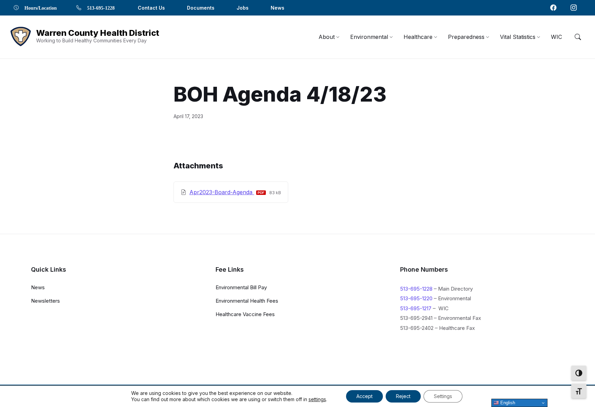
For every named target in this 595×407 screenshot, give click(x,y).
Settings (443, 396)
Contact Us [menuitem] (151, 8)
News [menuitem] (277, 8)
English (507, 402)
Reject (403, 396)
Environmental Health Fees (247, 301)
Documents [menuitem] (201, 8)
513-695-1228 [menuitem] (101, 7)
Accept (364, 396)
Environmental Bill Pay (241, 287)
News (38, 287)
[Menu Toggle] (578, 37)
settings (317, 399)
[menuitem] (327, 36)
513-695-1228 (416, 288)
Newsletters (45, 301)
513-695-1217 (415, 308)
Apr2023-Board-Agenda (221, 192)
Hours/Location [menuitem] (40, 7)
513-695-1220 (416, 298)
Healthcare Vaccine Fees (245, 314)
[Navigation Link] (553, 7)
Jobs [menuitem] (243, 8)
